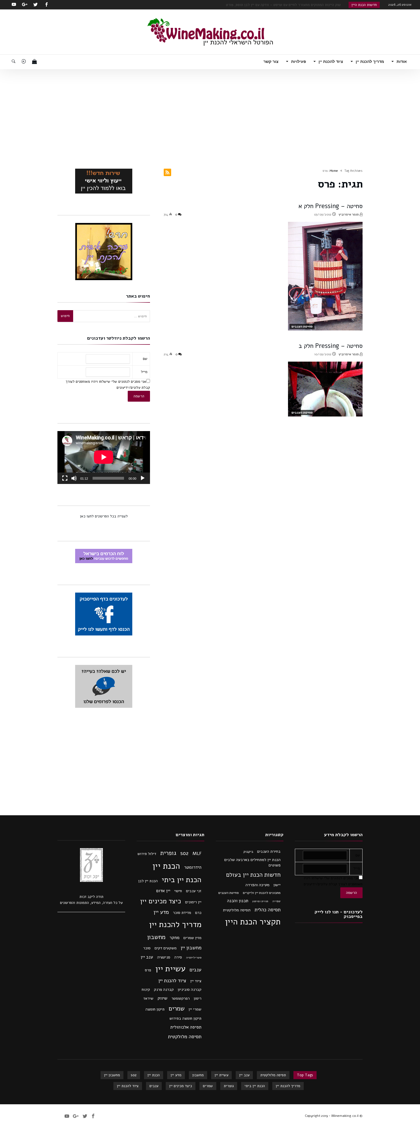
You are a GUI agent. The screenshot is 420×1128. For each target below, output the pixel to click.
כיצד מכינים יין (160, 901)
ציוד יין (195, 981)
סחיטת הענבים (302, 326)
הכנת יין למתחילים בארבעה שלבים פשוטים (252, 862)
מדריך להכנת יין (175, 924)
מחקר (174, 937)
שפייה (276, 901)
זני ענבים (193, 891)
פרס (148, 970)
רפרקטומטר (180, 998)
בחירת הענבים (269, 851)
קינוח (146, 989)
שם (145, 358)
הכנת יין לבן (148, 881)
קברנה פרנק (164, 989)
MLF (197, 853)
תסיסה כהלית (268, 909)
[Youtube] (13, 4)
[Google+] (24, 4)
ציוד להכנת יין (172, 980)
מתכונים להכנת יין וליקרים (262, 892)
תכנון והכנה (237, 901)
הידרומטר (192, 867)
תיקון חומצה (155, 1009)
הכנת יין (166, 866)
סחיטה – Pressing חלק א (331, 206)
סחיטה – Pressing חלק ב (331, 346)
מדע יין (161, 912)
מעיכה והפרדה (257, 885)
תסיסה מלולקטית (237, 910)
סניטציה (163, 957)
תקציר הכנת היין (253, 921)
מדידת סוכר (182, 912)
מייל (144, 371)
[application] (103, 457)
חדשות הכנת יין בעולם (253, 875)
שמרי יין (195, 1009)
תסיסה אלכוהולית (185, 1027)
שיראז (148, 998)
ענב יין (147, 957)
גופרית (168, 853)
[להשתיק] (74, 478)
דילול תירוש (146, 853)
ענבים (195, 969)
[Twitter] (35, 4)
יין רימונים (193, 902)
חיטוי (178, 891)
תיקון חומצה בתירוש (185, 1018)
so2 (184, 853)
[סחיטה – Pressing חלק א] (325, 276)
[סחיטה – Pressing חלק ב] (325, 389)
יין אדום (163, 891)
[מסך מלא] (65, 478)
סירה (178, 957)
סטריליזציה (193, 957)
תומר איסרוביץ (349, 214)
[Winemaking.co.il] (210, 18)
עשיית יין (170, 968)
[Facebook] (46, 4)
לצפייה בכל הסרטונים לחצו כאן (104, 516)
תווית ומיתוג (260, 901)
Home (334, 171)
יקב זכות (86, 896)
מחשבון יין (191, 947)
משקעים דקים (166, 948)
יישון (277, 885)
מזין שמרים (192, 937)
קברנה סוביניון (189, 989)
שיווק (162, 998)
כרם (198, 912)
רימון (197, 998)
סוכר (147, 948)
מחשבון (156, 937)
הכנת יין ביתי (181, 879)
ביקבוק (248, 851)
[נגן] (142, 478)
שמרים (177, 1008)
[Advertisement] (210, 112)
